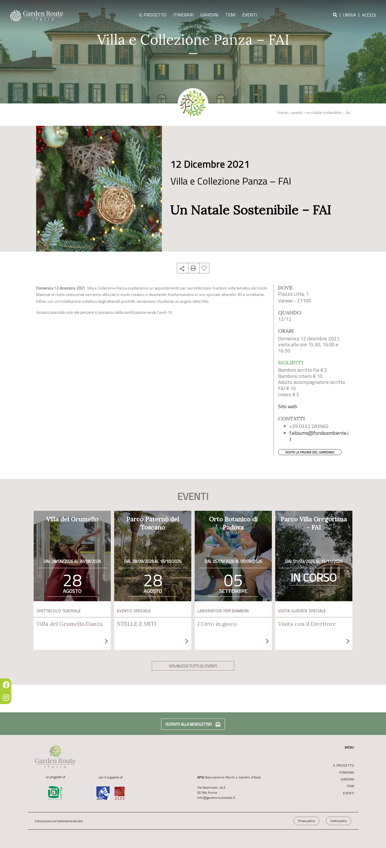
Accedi (369, 15)
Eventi (249, 15)
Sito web (287, 406)
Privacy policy (306, 821)
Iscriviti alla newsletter (189, 724)
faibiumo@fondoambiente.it (318, 436)
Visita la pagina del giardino (309, 452)
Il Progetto (152, 15)
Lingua (349, 15)
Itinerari (183, 15)
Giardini (209, 15)
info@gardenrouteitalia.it (216, 797)
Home (283, 112)
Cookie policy (338, 821)
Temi (230, 15)
